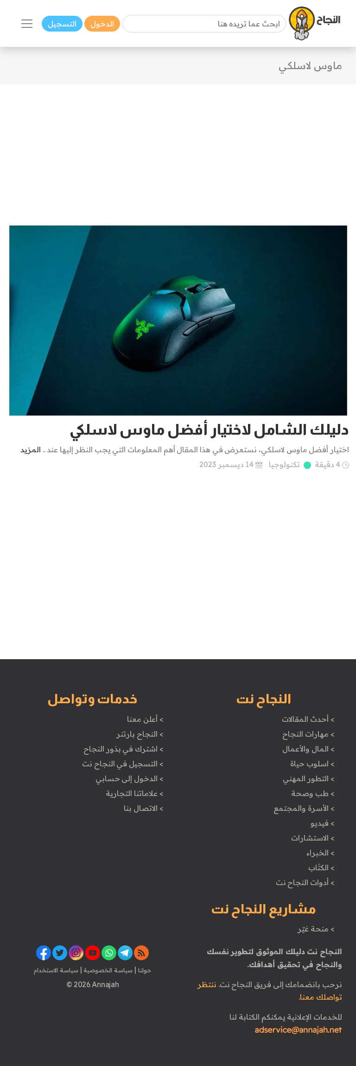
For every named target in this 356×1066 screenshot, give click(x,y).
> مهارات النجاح (308, 733)
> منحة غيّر (316, 928)
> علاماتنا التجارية (134, 793)
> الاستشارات (313, 837)
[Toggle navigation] (26, 23)
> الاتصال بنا (143, 808)
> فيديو (323, 823)
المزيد (30, 449)
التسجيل (62, 23)
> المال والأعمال (308, 748)
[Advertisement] (178, 149)
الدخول (102, 23)
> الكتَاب (321, 867)
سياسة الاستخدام (56, 970)
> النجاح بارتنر (139, 733)
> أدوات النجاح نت (305, 882)
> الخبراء (320, 852)
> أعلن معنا (145, 719)
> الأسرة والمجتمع (303, 808)
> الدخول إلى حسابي (129, 778)
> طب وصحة (312, 793)
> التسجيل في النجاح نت (123, 763)
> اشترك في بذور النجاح (123, 748)
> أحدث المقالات (308, 719)
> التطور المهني (308, 778)
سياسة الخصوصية (107, 970)
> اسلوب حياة (312, 763)
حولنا (143, 970)
